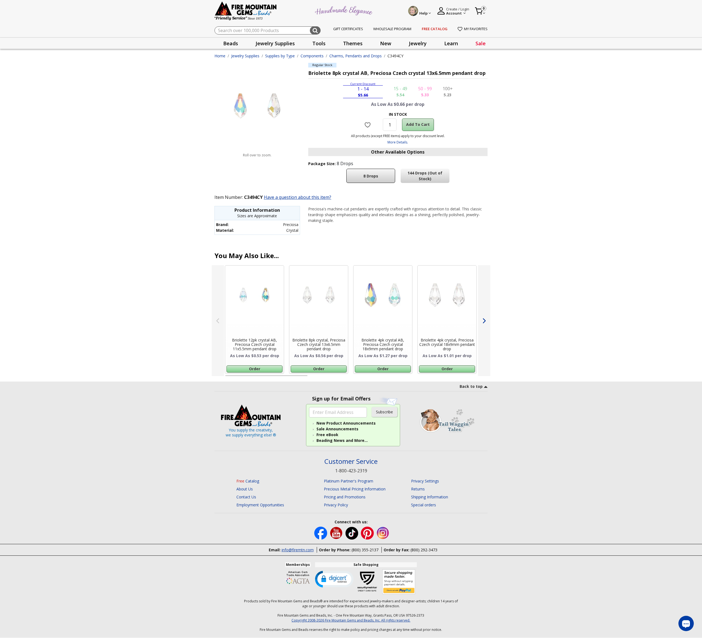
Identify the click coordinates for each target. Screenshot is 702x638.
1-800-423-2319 (351, 471)
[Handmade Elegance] (344, 10)
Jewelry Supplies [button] (275, 43)
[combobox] (267, 30)
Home (219, 55)
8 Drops (370, 176)
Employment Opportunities (260, 504)
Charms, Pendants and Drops (355, 55)
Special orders (423, 504)
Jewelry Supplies (245, 55)
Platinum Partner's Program (348, 481)
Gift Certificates (348, 28)
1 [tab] (228, 378)
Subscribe (384, 411)
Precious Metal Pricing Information (355, 489)
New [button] (385, 43)
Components (312, 55)
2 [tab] (313, 378)
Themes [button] (353, 43)
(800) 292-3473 (424, 549)
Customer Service (351, 461)
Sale (480, 43)
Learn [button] (451, 43)
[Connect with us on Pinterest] (368, 532)
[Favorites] (368, 124)
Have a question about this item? (297, 197)
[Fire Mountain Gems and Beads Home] (245, 10)
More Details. (397, 142)
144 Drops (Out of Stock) (424, 175)
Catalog (247, 481)
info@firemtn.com (298, 549)
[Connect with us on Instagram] (383, 532)
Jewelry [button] (418, 43)
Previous (218, 320)
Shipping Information (429, 496)
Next (484, 320)
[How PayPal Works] (399, 581)
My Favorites (476, 28)
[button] (334, 578)
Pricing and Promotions (345, 496)
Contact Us (246, 496)
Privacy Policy (336, 504)
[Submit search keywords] (315, 30)
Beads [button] (230, 43)
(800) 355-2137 (365, 549)
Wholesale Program (392, 28)
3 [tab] (397, 378)
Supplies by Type (280, 55)
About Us (244, 489)
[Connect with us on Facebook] (321, 532)
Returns (418, 489)
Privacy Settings (425, 481)
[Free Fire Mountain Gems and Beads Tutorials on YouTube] (337, 532)
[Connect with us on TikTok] (352, 532)
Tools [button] (318, 43)
